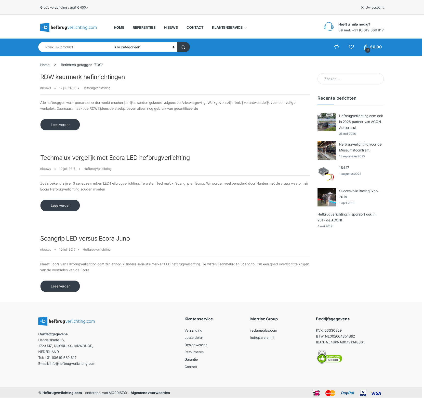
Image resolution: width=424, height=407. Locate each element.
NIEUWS (171, 27)
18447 (344, 167)
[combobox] (75, 47)
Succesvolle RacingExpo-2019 (359, 194)
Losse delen (194, 337)
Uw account (375, 7)
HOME (119, 27)
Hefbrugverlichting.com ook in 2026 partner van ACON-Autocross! (361, 122)
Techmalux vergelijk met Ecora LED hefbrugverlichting (115, 157)
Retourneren (194, 352)
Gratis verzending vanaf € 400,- (64, 7)
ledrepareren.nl (262, 337)
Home (44, 65)
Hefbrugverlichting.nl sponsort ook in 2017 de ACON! (346, 217)
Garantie (191, 359)
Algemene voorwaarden (150, 393)
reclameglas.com (263, 330)
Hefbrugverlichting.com (62, 393)
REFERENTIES (144, 27)
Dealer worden (196, 345)
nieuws (45, 88)
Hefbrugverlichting (96, 88)
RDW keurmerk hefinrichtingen (82, 77)
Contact (191, 367)
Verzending (193, 330)
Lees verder (60, 124)
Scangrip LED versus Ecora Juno (85, 238)
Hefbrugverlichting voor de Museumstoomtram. (360, 147)
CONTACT (194, 27)
